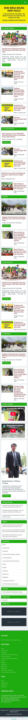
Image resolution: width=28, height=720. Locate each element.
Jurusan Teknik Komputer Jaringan (11, 554)
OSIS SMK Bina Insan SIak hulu (10, 584)
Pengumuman (5, 548)
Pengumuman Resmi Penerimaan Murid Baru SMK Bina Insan (20, 108)
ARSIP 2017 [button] (6, 603)
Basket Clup (5, 574)
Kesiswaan (5, 551)
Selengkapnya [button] (6, 64)
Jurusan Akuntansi (7, 557)
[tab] (14, 597)
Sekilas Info (4, 684)
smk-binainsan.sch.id (17, 714)
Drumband (5, 571)
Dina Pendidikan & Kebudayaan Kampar (12, 592)
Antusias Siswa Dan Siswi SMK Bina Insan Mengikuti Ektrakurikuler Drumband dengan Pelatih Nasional (20, 391)
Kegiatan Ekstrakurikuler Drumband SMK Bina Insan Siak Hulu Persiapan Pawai (19, 92)
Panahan (4, 567)
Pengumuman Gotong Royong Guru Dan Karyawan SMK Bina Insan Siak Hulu (14, 50)
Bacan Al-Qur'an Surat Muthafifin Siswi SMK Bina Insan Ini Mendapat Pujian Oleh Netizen (13, 135)
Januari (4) (5, 600)
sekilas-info (4, 686)
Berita (3, 544)
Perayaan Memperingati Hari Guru (20, 119)
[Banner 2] (14, 611)
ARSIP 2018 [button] (6, 597)
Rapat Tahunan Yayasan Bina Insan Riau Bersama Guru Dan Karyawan (20, 186)
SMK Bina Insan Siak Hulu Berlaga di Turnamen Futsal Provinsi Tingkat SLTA (13, 175)
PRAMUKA (5, 577)
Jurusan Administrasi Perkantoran (10, 561)
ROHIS (4, 564)
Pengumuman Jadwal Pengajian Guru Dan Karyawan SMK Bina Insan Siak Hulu (19, 75)
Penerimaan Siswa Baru (8, 580)
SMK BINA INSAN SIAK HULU (20, 710)
